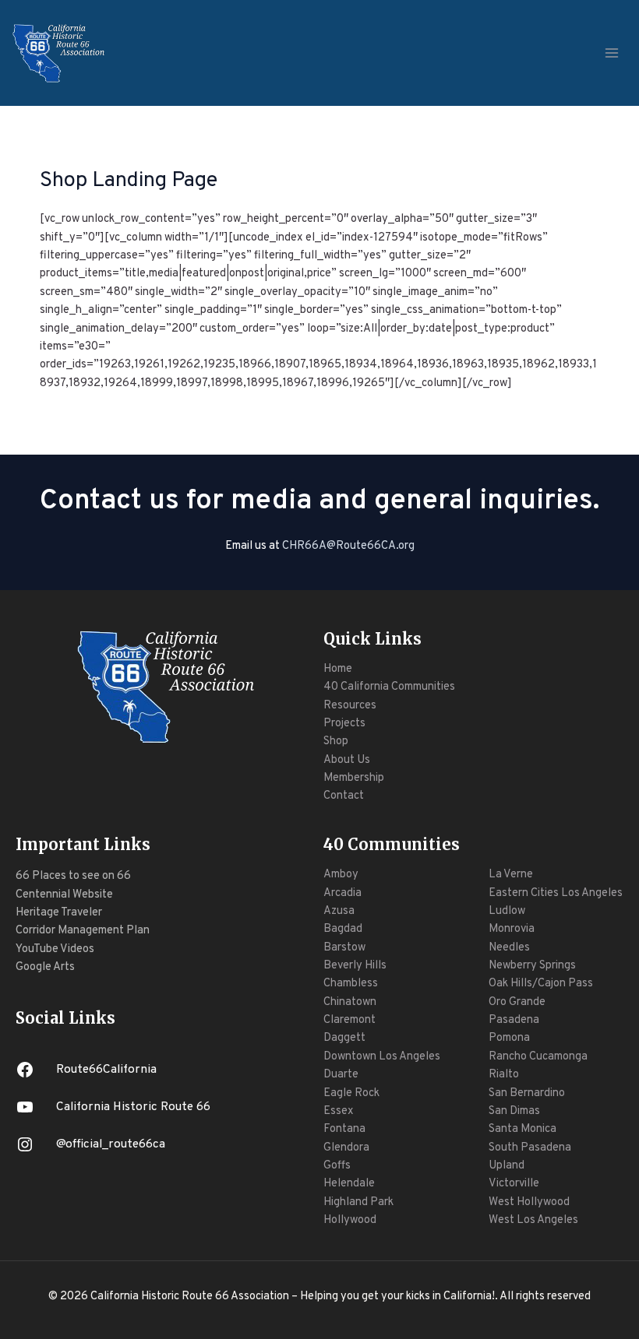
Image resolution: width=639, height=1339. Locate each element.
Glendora (346, 1147)
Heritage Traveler (59, 912)
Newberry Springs (532, 965)
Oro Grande (517, 1002)
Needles (509, 947)
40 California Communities (389, 687)
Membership (353, 778)
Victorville (514, 1183)
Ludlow (507, 911)
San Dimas (514, 1111)
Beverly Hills (355, 965)
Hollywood (349, 1220)
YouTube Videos (55, 949)
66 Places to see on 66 (73, 876)
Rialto (504, 1074)
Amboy (340, 874)
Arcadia (342, 893)
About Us (346, 760)
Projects (344, 723)
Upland (506, 1165)
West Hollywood (529, 1202)
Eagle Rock (351, 1093)
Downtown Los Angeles (381, 1056)
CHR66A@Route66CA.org (348, 546)
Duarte (340, 1074)
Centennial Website (64, 894)
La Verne (511, 874)
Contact (343, 796)
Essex (338, 1111)
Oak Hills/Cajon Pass (541, 983)
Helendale (349, 1183)
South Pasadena (530, 1147)
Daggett (344, 1038)
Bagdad (342, 929)
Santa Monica (522, 1129)
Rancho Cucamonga (538, 1056)
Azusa (339, 911)
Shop (335, 741)
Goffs (337, 1165)
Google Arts (45, 967)
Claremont (349, 1020)
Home (337, 669)
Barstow (344, 947)
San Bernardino (527, 1093)
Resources (349, 705)
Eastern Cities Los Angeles (556, 893)
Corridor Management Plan (83, 930)
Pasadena (514, 1020)
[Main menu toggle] (611, 53)
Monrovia (512, 929)
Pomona (509, 1038)
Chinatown (349, 1002)
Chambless (350, 983)
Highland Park (358, 1202)
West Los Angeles (533, 1220)
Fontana (344, 1129)
